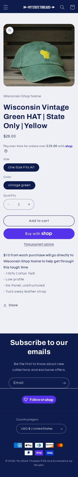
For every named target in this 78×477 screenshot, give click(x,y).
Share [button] (13, 305)
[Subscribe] (64, 383)
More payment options (39, 244)
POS (43, 461)
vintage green (19, 185)
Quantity (9, 195)
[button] (6, 7)
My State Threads (28, 461)
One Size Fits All (21, 167)
